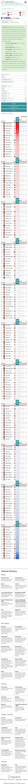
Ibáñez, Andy (8, 175)
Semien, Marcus (9, 128)
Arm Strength (18, 717)
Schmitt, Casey (8, 458)
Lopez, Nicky (8, 147)
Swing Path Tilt (4, 659)
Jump (16, 727)
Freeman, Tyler (8, 216)
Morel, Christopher (9, 449)
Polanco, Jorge (8, 539)
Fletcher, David (8, 491)
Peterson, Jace (8, 396)
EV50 (2, 609)
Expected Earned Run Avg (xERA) (21, 705)
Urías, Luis (8, 530)
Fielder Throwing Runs (9, 47)
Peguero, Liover (8, 370)
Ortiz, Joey (8, 252)
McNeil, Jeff (8, 154)
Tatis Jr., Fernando (9, 317)
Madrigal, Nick (8, 391)
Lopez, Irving (8, 332)
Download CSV (14, 107)
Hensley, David (8, 415)
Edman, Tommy (8, 453)
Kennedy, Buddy (9, 311)
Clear (14, 110)
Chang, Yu (7, 237)
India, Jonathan (8, 550)
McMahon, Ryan (8, 512)
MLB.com (25, 779)
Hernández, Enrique (9, 519)
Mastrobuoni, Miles (9, 256)
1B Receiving (7, 59)
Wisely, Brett (8, 144)
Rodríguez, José (9, 315)
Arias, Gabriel (8, 232)
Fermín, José (8, 192)
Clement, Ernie (8, 313)
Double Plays (8, 57)
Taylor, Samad (8, 356)
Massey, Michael (9, 151)
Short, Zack (8, 460)
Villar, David (8, 261)
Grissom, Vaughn (9, 446)
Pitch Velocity (4, 687)
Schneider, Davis (9, 149)
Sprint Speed (4, 765)
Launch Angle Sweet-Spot (6, 592)
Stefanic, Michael (9, 373)
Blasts (2, 671)
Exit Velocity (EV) (5, 578)
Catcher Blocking (8, 49)
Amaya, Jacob (8, 335)
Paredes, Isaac (8, 387)
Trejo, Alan (8, 418)
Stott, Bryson (8, 130)
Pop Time (3, 717)
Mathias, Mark (8, 537)
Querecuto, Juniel (9, 223)
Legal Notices (19, 779)
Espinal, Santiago (9, 532)
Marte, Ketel (8, 342)
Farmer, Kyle (8, 189)
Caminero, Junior (9, 436)
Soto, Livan (8, 377)
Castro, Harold (8, 422)
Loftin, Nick (8, 413)
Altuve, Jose (8, 220)
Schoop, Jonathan (9, 171)
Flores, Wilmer (8, 366)
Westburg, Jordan (9, 339)
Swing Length (4, 636)
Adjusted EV (17, 609)
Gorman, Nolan (8, 358)
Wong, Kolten (8, 527)
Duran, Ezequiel (9, 301)
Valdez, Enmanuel (9, 544)
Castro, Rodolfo (8, 472)
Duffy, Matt (7, 294)
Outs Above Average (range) (11, 43)
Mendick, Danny (9, 515)
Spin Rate (17, 697)
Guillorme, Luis (8, 496)
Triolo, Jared (8, 209)
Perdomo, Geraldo (9, 487)
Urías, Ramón (8, 185)
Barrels (2, 584)
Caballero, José (8, 135)
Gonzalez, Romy (9, 285)
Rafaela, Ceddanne (9, 297)
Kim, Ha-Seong (8, 142)
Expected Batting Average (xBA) (7, 600)
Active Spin (3, 697)
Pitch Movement (18, 687)
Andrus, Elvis (8, 254)
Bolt (16, 765)
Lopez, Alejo (8, 375)
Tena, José (8, 263)
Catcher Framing (8, 53)
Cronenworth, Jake (9, 168)
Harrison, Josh (8, 277)
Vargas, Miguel (8, 546)
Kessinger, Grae (9, 234)
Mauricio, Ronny (9, 204)
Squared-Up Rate (19, 659)
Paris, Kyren (8, 325)
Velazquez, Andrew (9, 306)
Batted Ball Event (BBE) (20, 592)
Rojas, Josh (8, 137)
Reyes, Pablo (8, 508)
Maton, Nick (8, 439)
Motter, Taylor (8, 178)
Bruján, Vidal (8, 249)
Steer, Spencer (8, 384)
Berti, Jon (7, 382)
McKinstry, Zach (9, 164)
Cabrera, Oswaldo (9, 477)
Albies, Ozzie (8, 555)
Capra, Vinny (8, 292)
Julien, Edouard (9, 494)
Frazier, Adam (8, 557)
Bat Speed (3, 626)
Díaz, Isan (7, 308)
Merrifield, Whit (8, 213)
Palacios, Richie (9, 330)
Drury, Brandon (8, 173)
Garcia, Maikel (8, 258)
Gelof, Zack (8, 166)
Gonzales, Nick (8, 346)
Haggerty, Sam (8, 465)
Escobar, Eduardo (9, 517)
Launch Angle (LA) (19, 578)
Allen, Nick (8, 406)
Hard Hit (17, 584)
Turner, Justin (8, 467)
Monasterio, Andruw (9, 368)
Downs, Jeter (8, 425)
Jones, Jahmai (8, 328)
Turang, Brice (8, 196)
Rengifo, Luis (8, 510)
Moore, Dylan (8, 194)
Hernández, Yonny (9, 351)
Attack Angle (18, 636)
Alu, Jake (7, 408)
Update (13, 103)
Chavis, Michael (8, 211)
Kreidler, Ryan (8, 349)
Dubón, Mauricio (9, 156)
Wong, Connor (8, 429)
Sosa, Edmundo (8, 420)
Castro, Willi (8, 225)
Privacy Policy (11, 779)
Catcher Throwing (9, 55)
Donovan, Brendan (9, 503)
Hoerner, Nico (8, 133)
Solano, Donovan (9, 434)
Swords (16, 671)
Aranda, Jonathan (9, 247)
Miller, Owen (8, 140)
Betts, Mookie (8, 456)
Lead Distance (4, 727)
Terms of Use (3, 779)
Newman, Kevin (8, 463)
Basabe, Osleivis (9, 265)
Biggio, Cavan (8, 534)
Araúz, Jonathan (9, 380)
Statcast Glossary (9, 571)
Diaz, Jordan (8, 479)
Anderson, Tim (8, 432)
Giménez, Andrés (9, 126)
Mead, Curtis (8, 227)
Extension (3, 704)
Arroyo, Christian (9, 411)
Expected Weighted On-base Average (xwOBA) (20, 600)
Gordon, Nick (8, 270)
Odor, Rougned (8, 180)
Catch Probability (5, 750)
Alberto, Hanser (8, 474)
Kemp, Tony (8, 470)
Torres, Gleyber (8, 505)
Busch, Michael (8, 304)
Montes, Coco (8, 501)
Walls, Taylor (8, 498)
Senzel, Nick (8, 398)
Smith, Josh (8, 337)
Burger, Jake (8, 344)
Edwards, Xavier (9, 245)
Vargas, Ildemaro (9, 187)
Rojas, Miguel (8, 287)
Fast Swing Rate (18, 626)
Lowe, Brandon (8, 206)
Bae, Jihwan (8, 541)
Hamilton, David (9, 230)
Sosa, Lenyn (8, 489)
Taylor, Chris (8, 451)
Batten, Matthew (9, 394)
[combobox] (14, 8)
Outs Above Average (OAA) (5, 738)
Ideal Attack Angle (5, 646)
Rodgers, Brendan (9, 182)
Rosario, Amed (8, 272)
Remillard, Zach (9, 218)
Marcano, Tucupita (9, 268)
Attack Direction (18, 646)
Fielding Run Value (19, 737)
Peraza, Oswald (9, 299)
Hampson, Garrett (9, 427)
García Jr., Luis (8, 548)
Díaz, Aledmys (8, 290)
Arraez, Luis (8, 553)
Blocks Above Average (20, 750)
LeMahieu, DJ (8, 275)
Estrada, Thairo (8, 123)
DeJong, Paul (8, 353)
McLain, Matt (8, 389)
